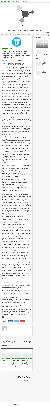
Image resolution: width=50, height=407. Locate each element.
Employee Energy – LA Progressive (44, 72)
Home (8, 30)
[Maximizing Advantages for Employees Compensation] (26, 356)
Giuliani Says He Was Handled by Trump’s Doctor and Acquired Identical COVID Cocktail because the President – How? (8, 342)
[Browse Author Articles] (40, 46)
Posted (4, 318)
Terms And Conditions (17, 1)
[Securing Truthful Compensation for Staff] (6, 356)
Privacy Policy (25, 1)
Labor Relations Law (16, 30)
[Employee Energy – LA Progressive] (38, 73)
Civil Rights (25, 30)
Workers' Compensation (7, 48)
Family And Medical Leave (36, 30)
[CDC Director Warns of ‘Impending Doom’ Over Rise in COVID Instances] (38, 64)
